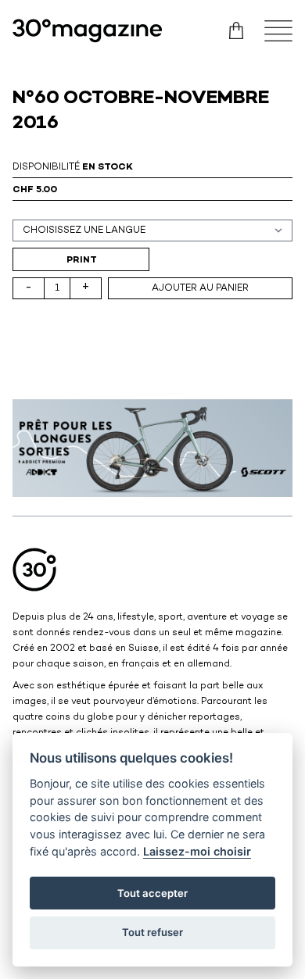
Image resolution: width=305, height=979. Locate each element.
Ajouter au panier (200, 289)
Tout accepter (152, 893)
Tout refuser (152, 932)
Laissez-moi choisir (197, 851)
